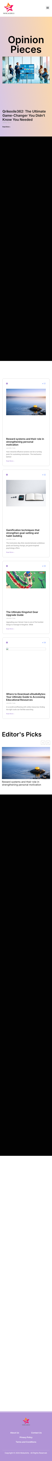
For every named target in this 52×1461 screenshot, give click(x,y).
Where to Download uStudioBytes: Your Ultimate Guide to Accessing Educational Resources (26, 697)
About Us (14, 1432)
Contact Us (36, 1432)
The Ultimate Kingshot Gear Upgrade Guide (22, 613)
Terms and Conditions (26, 1442)
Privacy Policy (26, 1437)
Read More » (6, 127)
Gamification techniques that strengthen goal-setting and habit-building (22, 533)
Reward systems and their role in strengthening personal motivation (25, 441)
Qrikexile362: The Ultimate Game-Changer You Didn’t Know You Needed (24, 115)
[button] (48, 8)
